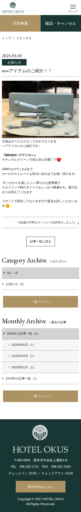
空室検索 (20, 23)
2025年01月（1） (24, 367)
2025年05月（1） (24, 344)
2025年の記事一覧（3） (23, 333)
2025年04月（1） (24, 356)
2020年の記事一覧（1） (22, 378)
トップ (6, 38)
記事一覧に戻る (40, 241)
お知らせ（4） (16, 284)
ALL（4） (13, 272)
